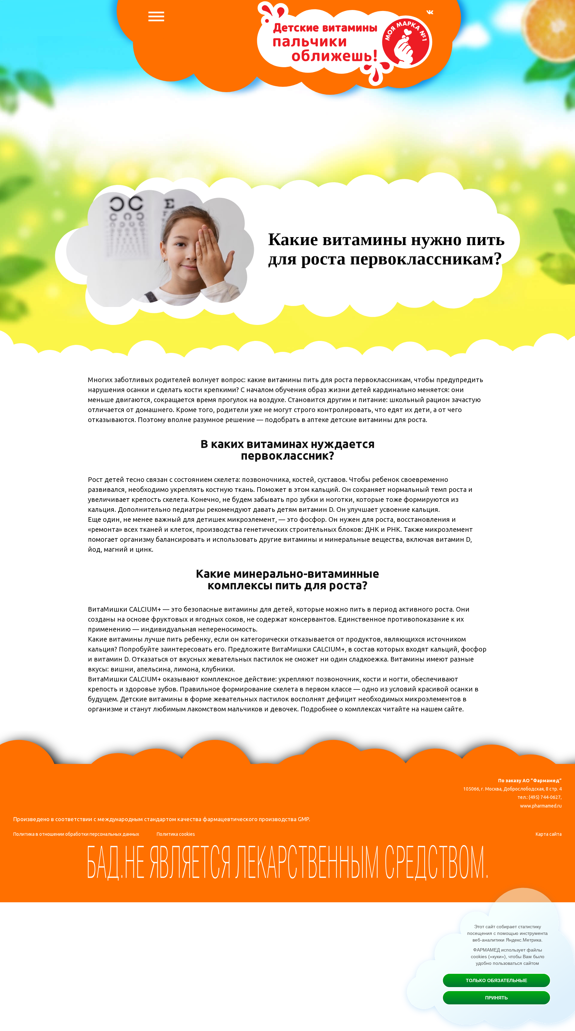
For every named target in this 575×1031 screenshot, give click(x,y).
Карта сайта (549, 834)
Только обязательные (496, 980)
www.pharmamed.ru (541, 806)
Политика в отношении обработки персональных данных (76, 834)
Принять (496, 997)
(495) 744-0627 (545, 797)
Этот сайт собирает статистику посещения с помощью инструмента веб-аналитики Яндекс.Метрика (507, 933)
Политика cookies (176, 834)
